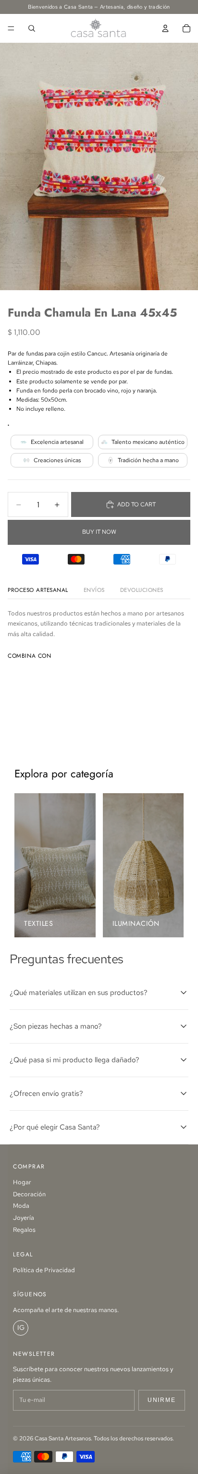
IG (21, 1327)
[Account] (165, 28)
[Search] (31, 28)
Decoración (29, 1194)
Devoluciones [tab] (141, 590)
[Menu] (11, 28)
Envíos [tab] (94, 590)
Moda (21, 1206)
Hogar (22, 1182)
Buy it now (99, 532)
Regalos (24, 1230)
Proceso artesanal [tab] (38, 590)
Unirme (162, 1400)
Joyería (23, 1218)
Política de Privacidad (44, 1270)
